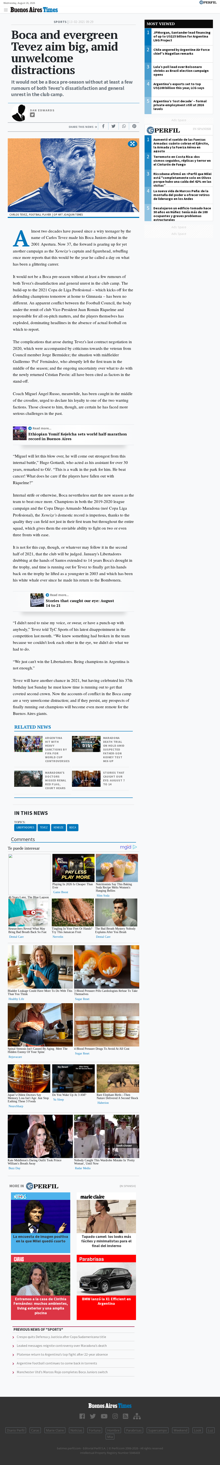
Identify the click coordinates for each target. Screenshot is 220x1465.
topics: (20, 822)
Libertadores (25, 827)
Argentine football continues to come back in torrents (57, 1363)
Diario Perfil (15, 1430)
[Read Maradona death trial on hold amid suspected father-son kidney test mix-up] (86, 738)
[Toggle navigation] (7, 9)
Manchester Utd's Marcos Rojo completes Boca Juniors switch (62, 1372)
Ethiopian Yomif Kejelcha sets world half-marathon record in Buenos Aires (77, 436)
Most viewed (161, 23)
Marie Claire (55, 1430)
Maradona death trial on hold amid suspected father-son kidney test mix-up (114, 749)
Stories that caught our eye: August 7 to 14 (114, 778)
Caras (35, 1430)
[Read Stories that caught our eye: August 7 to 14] (86, 773)
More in (16, 1185)
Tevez (44, 827)
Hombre (113, 1430)
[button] (132, 143)
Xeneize (58, 827)
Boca (72, 827)
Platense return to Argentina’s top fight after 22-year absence (62, 1354)
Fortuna (95, 1430)
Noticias (76, 1430)
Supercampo (157, 1430)
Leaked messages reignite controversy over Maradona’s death (62, 1345)
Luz (210, 1430)
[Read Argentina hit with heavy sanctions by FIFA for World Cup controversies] (29, 738)
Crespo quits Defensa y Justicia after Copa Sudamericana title (61, 1337)
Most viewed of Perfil (179, 130)
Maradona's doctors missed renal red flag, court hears (55, 780)
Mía (110, 1437)
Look (197, 1430)
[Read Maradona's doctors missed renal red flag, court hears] (29, 773)
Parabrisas (134, 1430)
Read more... (42, 428)
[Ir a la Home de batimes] (110, 1405)
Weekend (180, 1430)
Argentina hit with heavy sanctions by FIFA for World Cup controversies (57, 749)
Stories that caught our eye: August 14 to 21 (80, 603)
